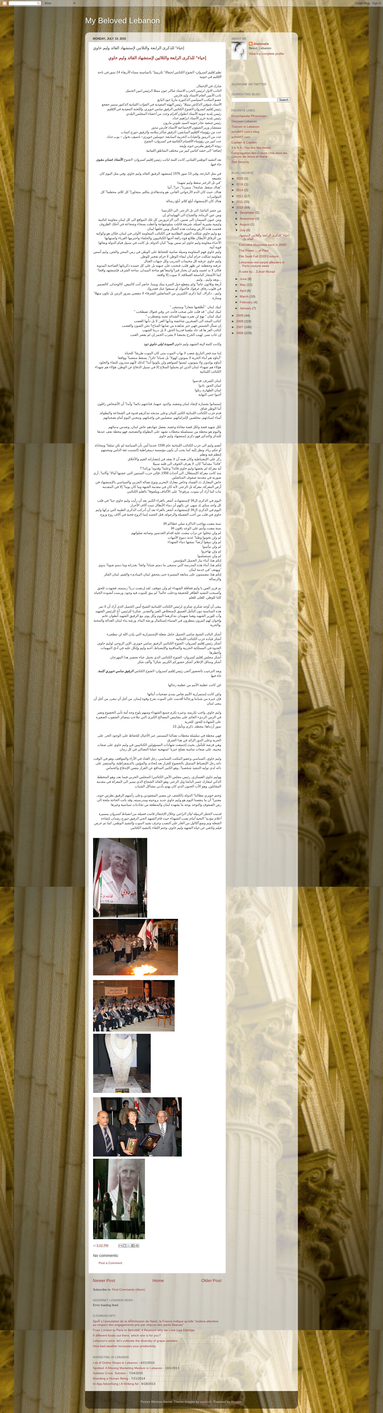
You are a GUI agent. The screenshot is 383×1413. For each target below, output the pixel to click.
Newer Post (104, 1280)
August (245, 224)
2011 (240, 202)
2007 (240, 327)
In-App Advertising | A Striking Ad (115, 1384)
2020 (240, 178)
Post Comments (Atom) (128, 1289)
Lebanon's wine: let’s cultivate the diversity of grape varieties (135, 1341)
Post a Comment (110, 1263)
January (246, 308)
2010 (240, 207)
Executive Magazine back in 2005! (263, 245)
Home (158, 1280)
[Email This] (120, 1245)
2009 (240, 315)
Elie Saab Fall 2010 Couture (258, 256)
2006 (240, 333)
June (244, 279)
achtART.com (240, 137)
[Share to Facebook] (133, 1245)
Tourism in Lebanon (245, 126)
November (247, 218)
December (247, 212)
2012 (240, 196)
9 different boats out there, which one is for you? (127, 1335)
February (247, 302)
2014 (240, 190)
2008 (240, 321)
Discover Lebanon (244, 121)
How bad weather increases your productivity (124, 1346)
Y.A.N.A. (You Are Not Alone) (251, 147)
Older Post (211, 1280)
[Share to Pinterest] (137, 1245)
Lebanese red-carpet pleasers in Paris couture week (262, 264)
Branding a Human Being (110, 1378)
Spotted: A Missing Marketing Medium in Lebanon (127, 1368)
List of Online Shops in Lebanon (115, 1362)
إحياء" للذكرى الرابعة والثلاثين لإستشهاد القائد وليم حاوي (157, 57)
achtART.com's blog (245, 131)
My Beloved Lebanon (122, 20)
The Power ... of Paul (253, 250)
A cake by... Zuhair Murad (257, 271)
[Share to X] (129, 1245)
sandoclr (206, 1401)
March (245, 296)
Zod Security (240, 162)
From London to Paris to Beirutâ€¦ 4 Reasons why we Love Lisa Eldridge (144, 1330)
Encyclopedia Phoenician (248, 116)
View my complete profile (266, 53)
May (243, 284)
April (243, 290)
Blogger (236, 1401)
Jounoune (261, 43)
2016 (240, 184)
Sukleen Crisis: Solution (109, 1373)
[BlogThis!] (124, 1245)
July (243, 230)
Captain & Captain (244, 142)
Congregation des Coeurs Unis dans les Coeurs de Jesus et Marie (259, 154)
